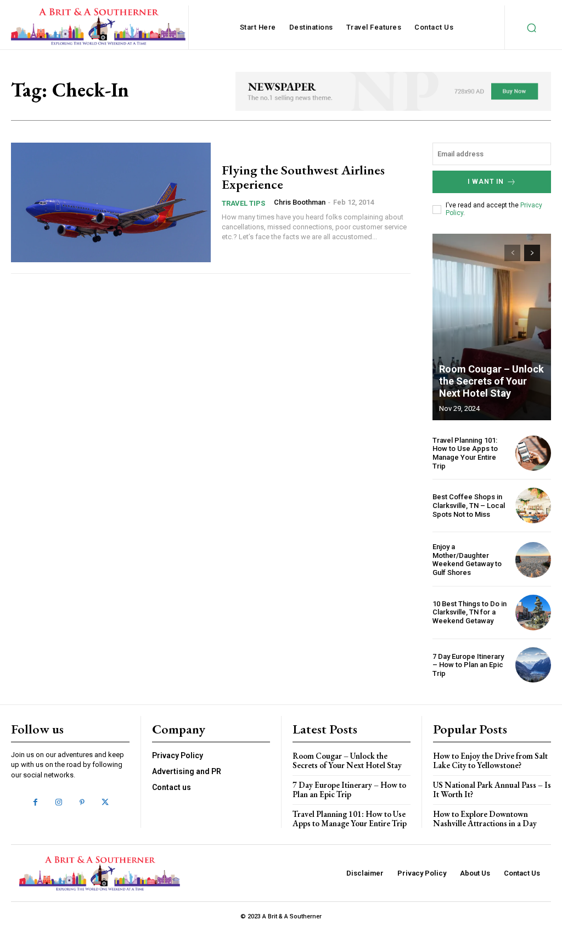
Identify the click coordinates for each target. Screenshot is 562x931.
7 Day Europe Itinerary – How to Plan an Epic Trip (468, 665)
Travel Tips (243, 203)
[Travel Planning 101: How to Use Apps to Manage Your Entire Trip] (533, 453)
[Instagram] (59, 802)
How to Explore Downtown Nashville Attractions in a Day (485, 818)
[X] (105, 802)
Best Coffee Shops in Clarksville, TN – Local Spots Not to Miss (468, 505)
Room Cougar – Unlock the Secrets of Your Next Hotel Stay (491, 380)
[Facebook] (35, 802)
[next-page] (532, 253)
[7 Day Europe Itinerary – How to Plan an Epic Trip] (533, 665)
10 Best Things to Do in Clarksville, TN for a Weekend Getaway (469, 612)
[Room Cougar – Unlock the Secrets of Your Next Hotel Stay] (491, 327)
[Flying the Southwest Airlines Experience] (111, 202)
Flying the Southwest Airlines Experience (303, 177)
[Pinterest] (82, 802)
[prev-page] (512, 253)
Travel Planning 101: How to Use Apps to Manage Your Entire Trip (465, 453)
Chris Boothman (299, 202)
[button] (531, 27)
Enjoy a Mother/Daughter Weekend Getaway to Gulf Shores (467, 560)
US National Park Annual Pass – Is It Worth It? (492, 789)
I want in (486, 181)
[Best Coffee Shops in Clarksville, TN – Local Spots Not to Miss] (533, 505)
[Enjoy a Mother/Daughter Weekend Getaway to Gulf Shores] (533, 560)
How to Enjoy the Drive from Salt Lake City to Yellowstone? (490, 760)
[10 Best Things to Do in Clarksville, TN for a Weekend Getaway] (533, 612)
